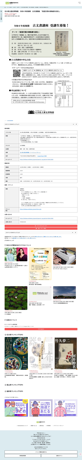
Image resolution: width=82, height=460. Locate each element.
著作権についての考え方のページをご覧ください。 (24, 238)
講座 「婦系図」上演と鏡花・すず (37, 305)
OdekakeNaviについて (22, 425)
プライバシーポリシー (58, 425)
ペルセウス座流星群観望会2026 (60, 303)
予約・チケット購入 (41, 228)
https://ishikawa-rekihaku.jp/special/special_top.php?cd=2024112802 (36, 159)
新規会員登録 (23, 455)
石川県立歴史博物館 (10, 120)
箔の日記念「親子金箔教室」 (35, 284)
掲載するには (34, 425)
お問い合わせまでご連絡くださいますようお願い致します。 (48, 236)
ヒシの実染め (8, 314)
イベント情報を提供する (41, 452)
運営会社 (41, 425)
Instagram (41, 329)
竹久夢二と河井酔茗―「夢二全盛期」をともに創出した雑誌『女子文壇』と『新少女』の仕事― (65, 376)
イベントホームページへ (41, 225)
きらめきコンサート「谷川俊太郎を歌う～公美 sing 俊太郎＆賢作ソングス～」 (16, 266)
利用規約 (48, 425)
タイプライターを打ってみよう (60, 269)
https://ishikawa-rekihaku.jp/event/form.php (30, 209)
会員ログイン (59, 455)
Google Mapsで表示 (42, 156)
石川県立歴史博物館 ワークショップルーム (30, 152)
